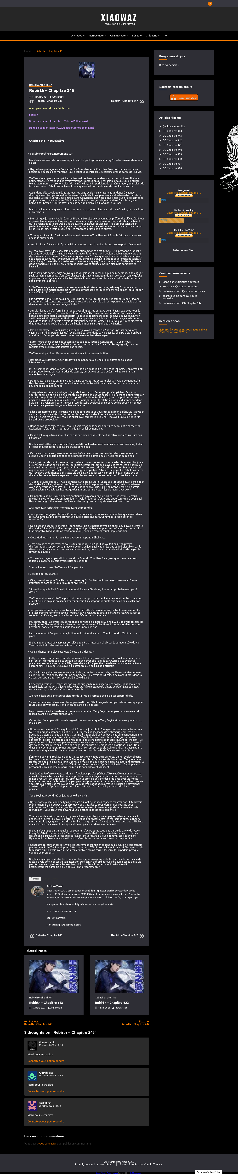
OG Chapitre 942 (172, 140)
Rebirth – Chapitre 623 (46, 1002)
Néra (165, 286)
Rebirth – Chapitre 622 (112, 1002)
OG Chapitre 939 (172, 154)
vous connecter (47, 1143)
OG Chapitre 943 (172, 135)
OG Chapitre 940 (172, 149)
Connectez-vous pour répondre (46, 1060)
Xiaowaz (119, 17)
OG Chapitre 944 (172, 131)
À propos (76, 35)
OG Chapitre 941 (172, 145)
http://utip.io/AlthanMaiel (73, 121)
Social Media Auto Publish (107, 1173)
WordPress (106, 1164)
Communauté (118, 35)
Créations (151, 35)
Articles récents (50, 879)
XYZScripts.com (136, 1173)
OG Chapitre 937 (172, 163)
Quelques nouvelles (174, 126)
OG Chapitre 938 (172, 159)
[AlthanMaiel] (37, 895)
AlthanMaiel (58, 96)
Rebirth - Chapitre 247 (124, 101)
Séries (135, 35)
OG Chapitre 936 (172, 168)
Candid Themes (153, 1164)
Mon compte (96, 35)
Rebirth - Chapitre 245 (49, 101)
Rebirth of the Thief (40, 85)
